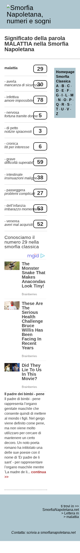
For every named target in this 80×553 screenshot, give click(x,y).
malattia (72, 517)
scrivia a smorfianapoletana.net (51, 532)
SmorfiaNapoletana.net (60, 510)
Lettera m (71, 513)
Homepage (65, 72)
